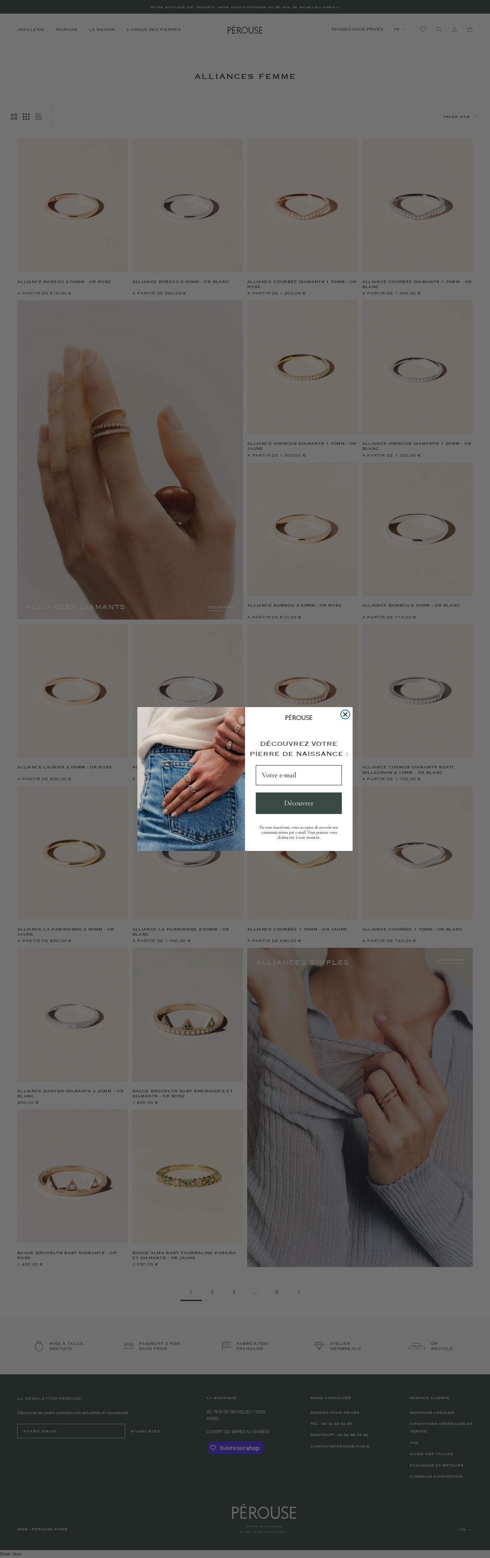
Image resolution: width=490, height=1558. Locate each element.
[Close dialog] (345, 714)
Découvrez (299, 803)
